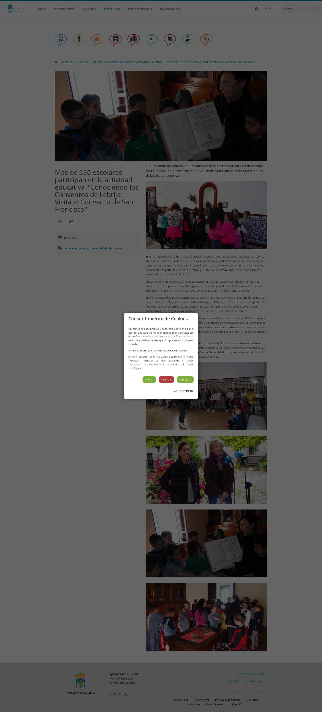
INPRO (190, 391)
